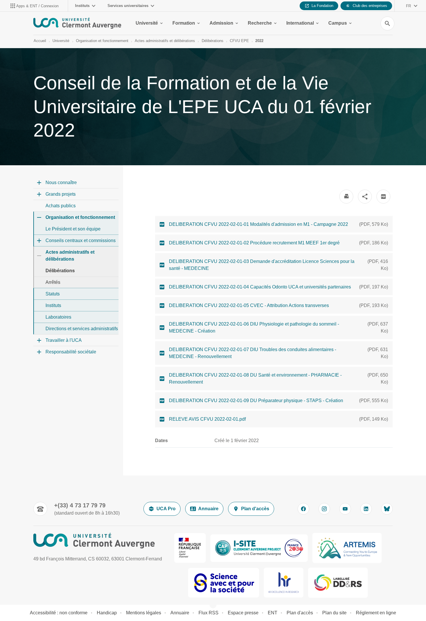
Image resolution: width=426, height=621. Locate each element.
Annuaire (208, 508)
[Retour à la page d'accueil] (77, 23)
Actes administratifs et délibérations (165, 41)
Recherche (260, 23)
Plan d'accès (255, 508)
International (300, 23)
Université (147, 23)
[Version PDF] (383, 196)
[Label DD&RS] (338, 582)
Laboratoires (58, 317)
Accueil (40, 41)
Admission (221, 23)
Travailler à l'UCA (63, 340)
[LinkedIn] (366, 509)
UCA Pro (166, 508)
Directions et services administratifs (81, 328)
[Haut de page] (30, 604)
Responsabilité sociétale (70, 351)
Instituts (82, 5)
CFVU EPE (239, 41)
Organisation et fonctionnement (102, 41)
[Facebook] (303, 509)
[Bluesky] (387, 508)
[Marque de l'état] (190, 548)
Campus (337, 23)
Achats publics (60, 205)
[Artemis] (347, 548)
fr (408, 6)
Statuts (52, 293)
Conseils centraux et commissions (80, 240)
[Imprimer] (346, 196)
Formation (183, 23)
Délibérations (212, 41)
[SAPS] (223, 583)
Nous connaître (61, 182)
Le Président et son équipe (73, 228)
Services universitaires (128, 5)
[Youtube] (345, 509)
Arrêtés (52, 282)
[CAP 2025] (259, 548)
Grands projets (60, 194)
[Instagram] (324, 509)
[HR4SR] (283, 582)
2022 (259, 41)
